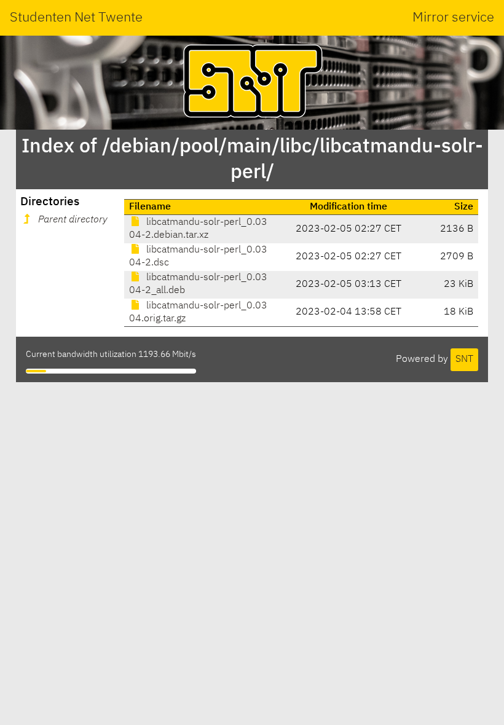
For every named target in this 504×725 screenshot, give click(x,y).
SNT (464, 359)
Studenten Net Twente (76, 18)
